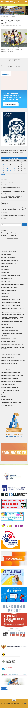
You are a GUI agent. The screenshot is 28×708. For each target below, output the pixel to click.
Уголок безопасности (7, 399)
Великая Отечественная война (10, 275)
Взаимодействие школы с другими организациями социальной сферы (13, 308)
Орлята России (5, 281)
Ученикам (4, 324)
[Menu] (26, 2)
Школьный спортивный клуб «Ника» (12, 284)
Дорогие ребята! (7, 182)
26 (10, 170)
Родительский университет (11, 305)
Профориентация (7, 327)
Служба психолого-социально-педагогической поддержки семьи (13, 313)
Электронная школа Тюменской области (12, 334)
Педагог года (5, 272)
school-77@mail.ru (12, 238)
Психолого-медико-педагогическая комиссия (12, 347)
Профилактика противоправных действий (11, 395)
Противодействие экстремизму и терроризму (11, 391)
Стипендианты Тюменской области (13, 191)
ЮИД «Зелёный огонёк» (8, 290)
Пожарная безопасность (8, 384)
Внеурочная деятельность (9, 260)
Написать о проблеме (11, 104)
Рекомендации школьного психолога (13, 360)
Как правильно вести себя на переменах (11, 202)
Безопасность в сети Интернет (10, 372)
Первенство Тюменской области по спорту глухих (13, 215)
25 (7, 170)
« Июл (3, 174)
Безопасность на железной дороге (11, 381)
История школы (6, 254)
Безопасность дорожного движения (12, 375)
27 (14, 170)
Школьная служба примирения (12, 321)
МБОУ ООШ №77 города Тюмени (11, 2)
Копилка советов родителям (11, 302)
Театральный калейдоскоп (9, 287)
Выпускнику (5, 266)
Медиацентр (5, 293)
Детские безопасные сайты (9, 387)
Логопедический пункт (8, 263)
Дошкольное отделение (9, 16)
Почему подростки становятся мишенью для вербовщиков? (11, 196)
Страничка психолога (8, 341)
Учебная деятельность (8, 257)
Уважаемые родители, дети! (11, 187)
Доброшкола (5, 269)
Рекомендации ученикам (10, 330)
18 (7, 168)
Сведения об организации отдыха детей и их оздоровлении (12, 317)
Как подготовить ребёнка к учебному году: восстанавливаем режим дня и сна (13, 209)
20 (14, 168)
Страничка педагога (7, 357)
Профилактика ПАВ (7, 405)
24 (3, 170)
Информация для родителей (11, 299)
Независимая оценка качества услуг (12, 344)
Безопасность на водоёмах (9, 378)
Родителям (4, 296)
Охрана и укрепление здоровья (11, 402)
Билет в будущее (6, 278)
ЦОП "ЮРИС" (23, 703)
